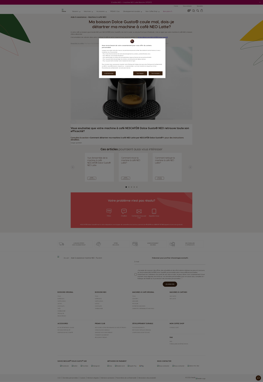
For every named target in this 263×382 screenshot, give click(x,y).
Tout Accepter (155, 73)
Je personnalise (108, 73)
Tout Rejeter (140, 73)
